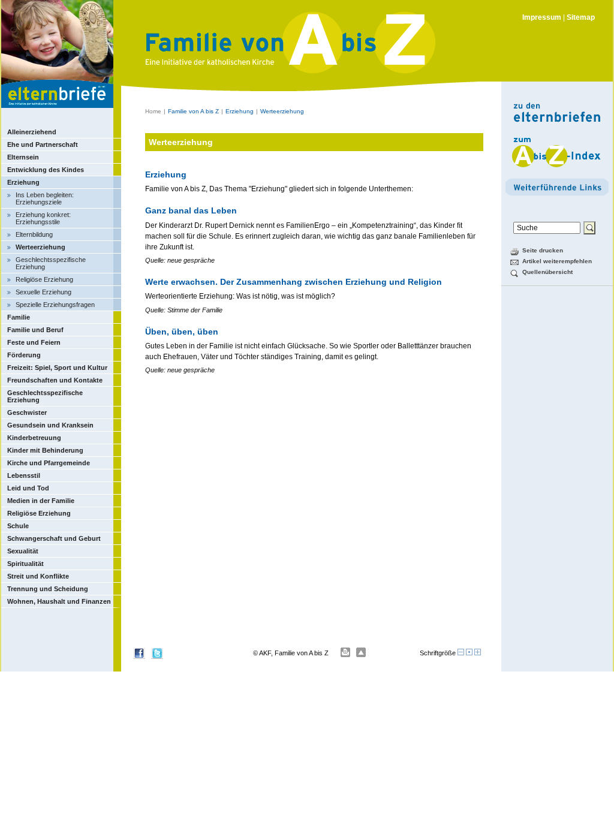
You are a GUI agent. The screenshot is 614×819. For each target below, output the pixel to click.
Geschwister (27, 412)
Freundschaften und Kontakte (55, 380)
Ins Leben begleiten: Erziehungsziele (45, 198)
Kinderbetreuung (34, 437)
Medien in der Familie (40, 500)
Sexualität (22, 551)
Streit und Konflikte (38, 576)
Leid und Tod (28, 488)
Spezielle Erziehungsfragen (55, 304)
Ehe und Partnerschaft (42, 144)
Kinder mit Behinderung (45, 450)
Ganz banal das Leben (191, 210)
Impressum (541, 17)
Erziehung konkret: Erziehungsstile (43, 218)
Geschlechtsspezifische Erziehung (51, 263)
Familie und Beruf (35, 329)
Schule (18, 525)
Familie (18, 317)
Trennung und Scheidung (47, 588)
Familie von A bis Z (193, 111)
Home (153, 111)
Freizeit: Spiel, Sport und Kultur (57, 367)
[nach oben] (361, 652)
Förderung (24, 355)
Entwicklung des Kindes (45, 169)
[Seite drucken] (345, 652)
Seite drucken (542, 250)
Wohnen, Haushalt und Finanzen (59, 601)
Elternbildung (34, 234)
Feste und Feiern (34, 342)
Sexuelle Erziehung (43, 292)
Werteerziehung (40, 247)
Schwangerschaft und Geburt (54, 538)
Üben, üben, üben (181, 331)
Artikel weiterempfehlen (557, 261)
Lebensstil (23, 475)
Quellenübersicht (547, 272)
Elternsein (23, 157)
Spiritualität (25, 563)
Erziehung (23, 182)
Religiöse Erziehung (44, 279)
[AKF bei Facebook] (139, 656)
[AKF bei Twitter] (157, 656)
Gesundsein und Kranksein (50, 425)
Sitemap (581, 17)
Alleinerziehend (31, 132)
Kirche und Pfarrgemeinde (48, 462)
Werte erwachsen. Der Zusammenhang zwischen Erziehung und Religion (293, 282)
